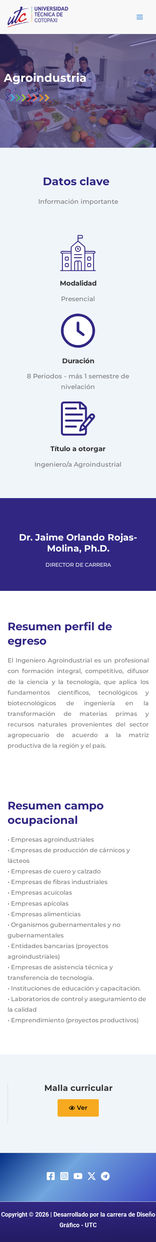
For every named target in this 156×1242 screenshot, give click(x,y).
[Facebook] (50, 1176)
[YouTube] (78, 1176)
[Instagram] (64, 1176)
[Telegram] (105, 1176)
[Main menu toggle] (140, 17)
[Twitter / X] (91, 1176)
